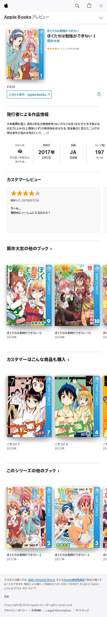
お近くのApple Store (41, 580)
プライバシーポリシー (15, 610)
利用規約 (37, 610)
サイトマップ (82, 610)
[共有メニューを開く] (99, 94)
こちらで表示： (27, 95)
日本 (6, 596)
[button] (77, 6)
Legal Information (58, 610)
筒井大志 (53, 41)
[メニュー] (101, 6)
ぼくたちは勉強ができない (63, 31)
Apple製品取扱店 (74, 580)
